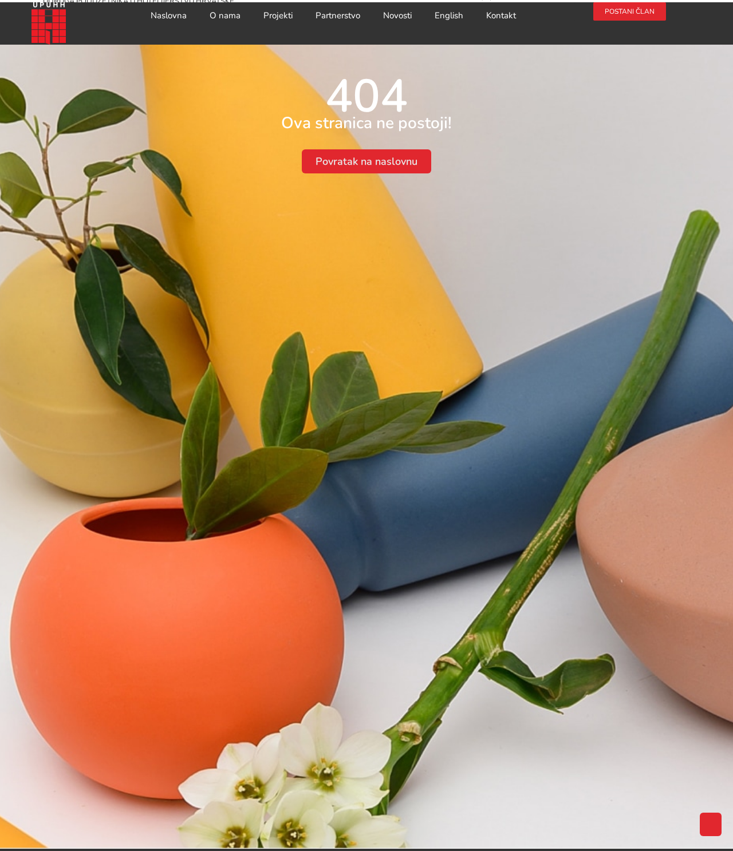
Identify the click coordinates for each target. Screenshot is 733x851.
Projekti (278, 15)
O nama (225, 15)
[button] (583, 11)
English (449, 15)
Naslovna (169, 15)
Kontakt (501, 15)
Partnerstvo (338, 15)
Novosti (397, 15)
